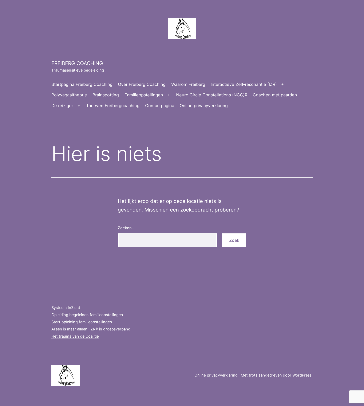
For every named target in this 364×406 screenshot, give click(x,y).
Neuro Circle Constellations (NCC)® (211, 94)
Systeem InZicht (65, 307)
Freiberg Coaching (77, 63)
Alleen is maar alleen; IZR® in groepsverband (90, 329)
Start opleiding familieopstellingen (81, 322)
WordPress (302, 375)
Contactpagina (159, 105)
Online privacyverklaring (204, 105)
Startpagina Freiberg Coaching (81, 84)
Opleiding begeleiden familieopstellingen (87, 315)
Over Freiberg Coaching (142, 84)
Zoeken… (126, 228)
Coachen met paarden (275, 94)
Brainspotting (105, 94)
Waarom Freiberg (188, 84)
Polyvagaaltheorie (69, 94)
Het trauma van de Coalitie (75, 336)
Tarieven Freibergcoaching (112, 105)
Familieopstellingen (143, 94)
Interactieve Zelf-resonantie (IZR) (244, 84)
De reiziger (62, 105)
